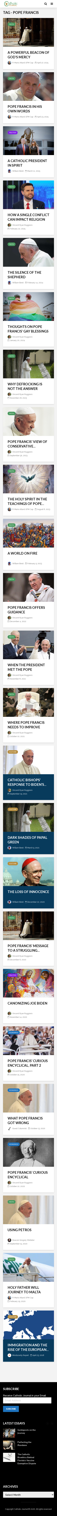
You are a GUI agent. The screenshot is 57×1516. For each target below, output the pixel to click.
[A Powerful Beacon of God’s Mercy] (28, 32)
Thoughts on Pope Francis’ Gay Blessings (28, 329)
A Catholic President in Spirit (27, 163)
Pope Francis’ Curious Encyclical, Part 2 (28, 1063)
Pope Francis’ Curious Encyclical (28, 1174)
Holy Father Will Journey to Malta (24, 1289)
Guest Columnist (19, 1128)
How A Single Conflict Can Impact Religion (28, 217)
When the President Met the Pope (26, 667)
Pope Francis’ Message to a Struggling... (28, 948)
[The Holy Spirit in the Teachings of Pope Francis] (28, 478)
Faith (11, 24)
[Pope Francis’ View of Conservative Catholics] (28, 421)
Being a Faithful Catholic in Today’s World (26, 1457)
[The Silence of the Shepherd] (28, 252)
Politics (12, 132)
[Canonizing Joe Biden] (28, 983)
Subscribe (11, 1409)
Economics (13, 1032)
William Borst (18, 171)
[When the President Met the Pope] (28, 644)
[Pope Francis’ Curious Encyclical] (28, 1152)
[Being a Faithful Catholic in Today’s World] (9, 1457)
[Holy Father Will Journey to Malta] (28, 1267)
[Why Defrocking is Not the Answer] (28, 363)
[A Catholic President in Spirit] (28, 140)
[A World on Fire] (28, 533)
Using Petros (19, 1230)
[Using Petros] (28, 1209)
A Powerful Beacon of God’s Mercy (28, 54)
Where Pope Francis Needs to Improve (26, 724)
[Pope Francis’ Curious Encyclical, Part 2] (28, 1040)
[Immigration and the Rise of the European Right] (28, 1324)
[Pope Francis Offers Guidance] (28, 587)
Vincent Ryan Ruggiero (22, 225)
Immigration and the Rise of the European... (28, 1347)
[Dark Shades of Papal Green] (28, 817)
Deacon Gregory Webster (23, 1240)
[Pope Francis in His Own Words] (28, 86)
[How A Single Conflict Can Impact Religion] (28, 194)
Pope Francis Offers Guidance (26, 609)
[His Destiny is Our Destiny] (9, 1469)
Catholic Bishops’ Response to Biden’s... (27, 782)
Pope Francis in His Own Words (25, 108)
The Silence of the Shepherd (24, 274)
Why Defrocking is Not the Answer (25, 386)
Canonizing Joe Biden (27, 1003)
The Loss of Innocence (28, 892)
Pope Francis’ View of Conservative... (27, 444)
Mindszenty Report (20, 1355)
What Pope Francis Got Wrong (25, 1120)
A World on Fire (22, 553)
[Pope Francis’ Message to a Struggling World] (28, 925)
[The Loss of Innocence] (28, 871)
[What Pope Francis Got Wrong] (28, 1098)
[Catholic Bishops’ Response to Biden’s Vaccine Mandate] (28, 759)
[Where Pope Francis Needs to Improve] (28, 702)
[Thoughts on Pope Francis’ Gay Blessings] (28, 306)
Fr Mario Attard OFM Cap (22, 63)
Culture (12, 752)
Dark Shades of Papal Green (27, 839)
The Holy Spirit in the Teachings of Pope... (27, 501)
